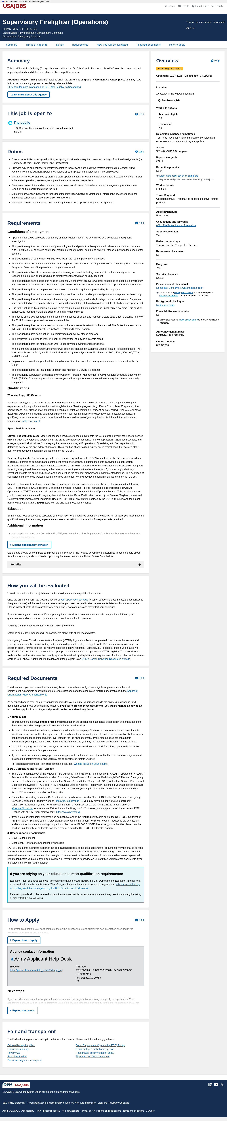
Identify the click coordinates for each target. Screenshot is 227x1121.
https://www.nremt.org (68, 812)
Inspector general (51, 1110)
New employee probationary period (95, 1049)
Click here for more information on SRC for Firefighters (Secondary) (44, 87)
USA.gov (150, 1110)
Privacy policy (88, 1110)
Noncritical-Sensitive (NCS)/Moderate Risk (179, 288)
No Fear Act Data (70, 1110)
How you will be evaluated (112, 44)
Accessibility (27, 1110)
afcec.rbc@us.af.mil (22, 808)
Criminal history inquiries (21, 1045)
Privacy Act (13, 1052)
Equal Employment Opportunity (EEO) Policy (100, 1045)
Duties (60, 44)
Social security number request (24, 1060)
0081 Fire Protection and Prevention (176, 225)
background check (183, 292)
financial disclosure (188, 319)
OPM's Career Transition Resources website (106, 659)
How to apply (177, 44)
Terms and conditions (133, 1110)
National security (165, 305)
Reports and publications (108, 1110)
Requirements (80, 44)
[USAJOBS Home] (15, 6)
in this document (31, 421)
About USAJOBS (11, 1110)
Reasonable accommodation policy (95, 1052)
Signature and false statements (92, 1056)
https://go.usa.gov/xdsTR (68, 801)
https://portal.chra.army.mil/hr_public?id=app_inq (36, 970)
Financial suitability (18, 1049)
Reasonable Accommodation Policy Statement (50, 1102)
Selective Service (17, 1056)
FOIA (38, 1110)
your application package (74, 599)
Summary (11, 44)
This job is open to (37, 44)
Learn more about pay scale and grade (178, 175)
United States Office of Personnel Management (45, 1092)
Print (192, 28)
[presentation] (188, 100)
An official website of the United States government (28, 1)
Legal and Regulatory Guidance (113, 1102)
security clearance (168, 295)
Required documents (149, 44)
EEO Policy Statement (13, 1102)
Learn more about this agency (29, 94)
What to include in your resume (91, 764)
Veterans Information (85, 1102)
